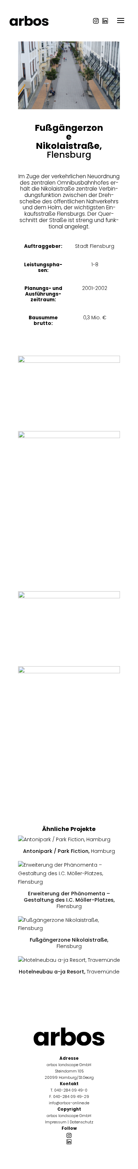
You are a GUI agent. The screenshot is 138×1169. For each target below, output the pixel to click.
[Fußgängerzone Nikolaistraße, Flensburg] (69, 924)
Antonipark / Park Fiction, (69, 851)
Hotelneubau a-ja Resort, (69, 971)
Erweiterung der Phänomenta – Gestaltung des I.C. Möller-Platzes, (69, 900)
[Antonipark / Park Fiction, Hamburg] (69, 840)
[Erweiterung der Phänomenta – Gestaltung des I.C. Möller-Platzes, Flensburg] (69, 873)
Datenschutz (81, 1122)
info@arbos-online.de (69, 1103)
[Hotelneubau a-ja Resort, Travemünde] (69, 960)
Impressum (56, 1122)
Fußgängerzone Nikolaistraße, (69, 943)
